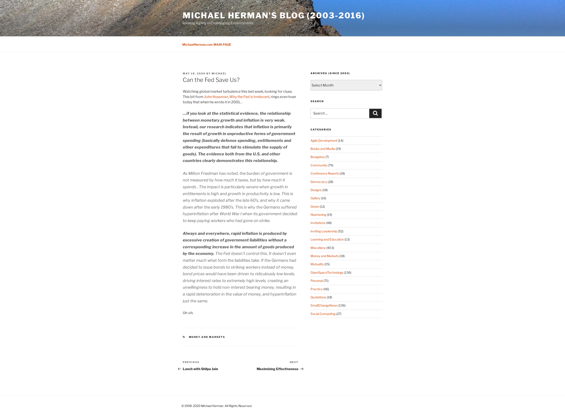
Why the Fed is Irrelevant (249, 97)
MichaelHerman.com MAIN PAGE (206, 44)
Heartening (318, 214)
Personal (317, 280)
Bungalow (318, 157)
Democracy (319, 182)
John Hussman (216, 97)
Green (315, 206)
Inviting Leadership (324, 231)
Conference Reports (325, 173)
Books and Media (323, 149)
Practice (317, 289)
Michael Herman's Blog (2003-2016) (274, 15)
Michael (219, 73)
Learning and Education (327, 239)
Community (319, 165)
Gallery (315, 198)
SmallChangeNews (324, 305)
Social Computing (323, 314)
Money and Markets (207, 337)
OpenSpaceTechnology (327, 272)
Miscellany (318, 248)
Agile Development (324, 140)
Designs (316, 190)
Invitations (318, 223)
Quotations (318, 297)
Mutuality (317, 264)
